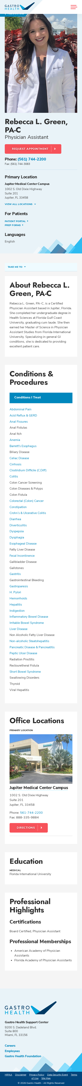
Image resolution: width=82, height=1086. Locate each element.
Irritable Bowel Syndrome (27, 623)
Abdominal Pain (20, 409)
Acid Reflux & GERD (23, 415)
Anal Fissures (19, 422)
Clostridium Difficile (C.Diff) (28, 470)
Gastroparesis (19, 586)
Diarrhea (15, 519)
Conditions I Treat (27, 397)
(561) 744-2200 (32, 159)
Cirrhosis (15, 464)
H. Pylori (15, 592)
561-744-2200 (31, 813)
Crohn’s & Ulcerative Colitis (28, 513)
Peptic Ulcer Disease (23, 653)
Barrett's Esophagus (23, 446)
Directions (26, 828)
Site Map (46, 1078)
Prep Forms (13, 225)
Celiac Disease (19, 458)
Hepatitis (16, 605)
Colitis (14, 476)
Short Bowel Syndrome (25, 672)
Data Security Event (57, 1074)
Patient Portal (15, 221)
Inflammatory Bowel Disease (29, 617)
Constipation (18, 507)
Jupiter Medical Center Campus (39, 787)
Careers (10, 1046)
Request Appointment (30, 149)
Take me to (15, 267)
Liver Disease (18, 629)
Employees (12, 1051)
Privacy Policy (36, 1074)
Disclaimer (20, 1074)
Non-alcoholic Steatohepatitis (29, 641)
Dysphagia (17, 537)
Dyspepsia (17, 531)
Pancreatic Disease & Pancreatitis (32, 647)
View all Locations (19, 204)
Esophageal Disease (23, 544)
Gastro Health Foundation (23, 1056)
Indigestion (17, 611)
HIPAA (8, 1074)
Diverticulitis (18, 525)
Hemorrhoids (18, 598)
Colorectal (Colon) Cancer (27, 501)
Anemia (15, 440)
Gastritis (15, 574)
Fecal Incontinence (22, 556)
